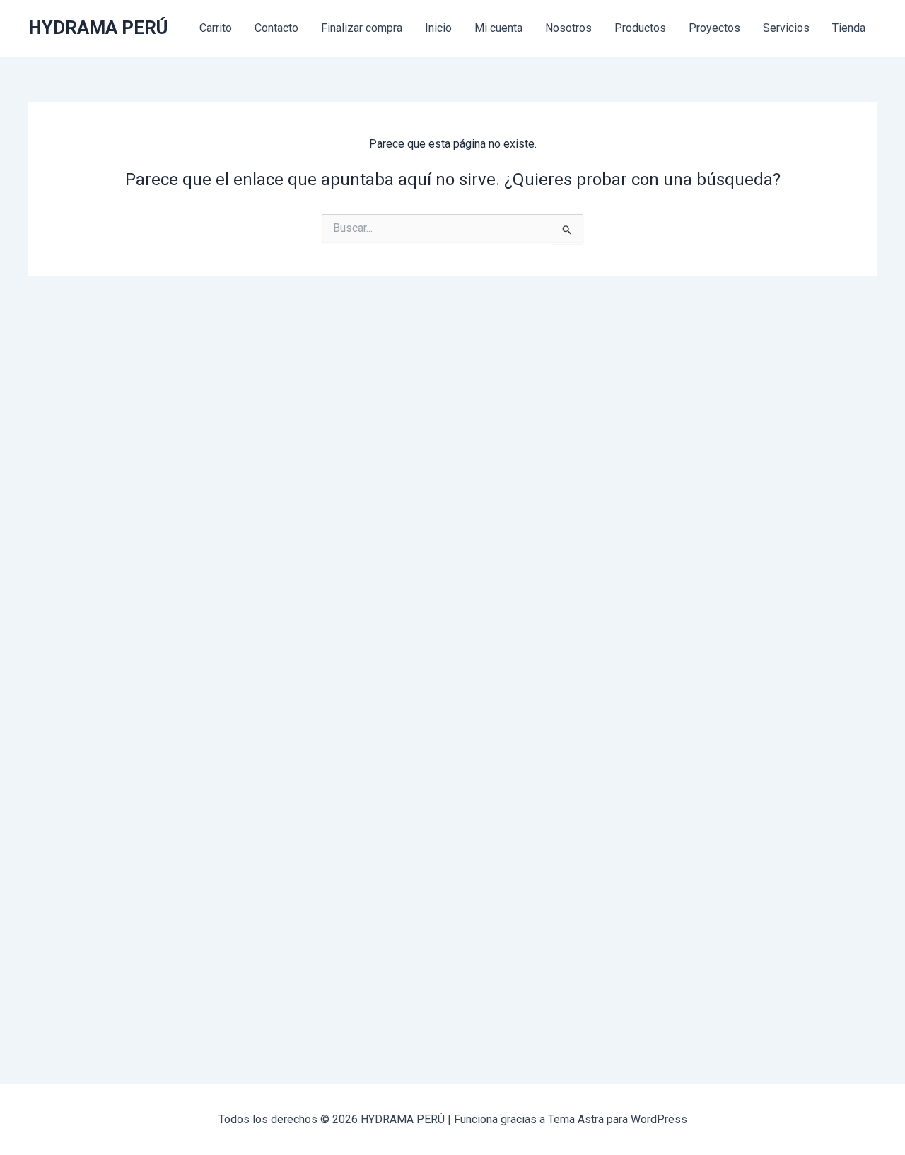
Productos (640, 28)
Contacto (276, 28)
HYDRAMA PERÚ (98, 27)
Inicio (438, 28)
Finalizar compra (361, 28)
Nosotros (568, 28)
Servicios (786, 28)
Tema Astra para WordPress (617, 1119)
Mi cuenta (498, 28)
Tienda (848, 28)
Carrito (215, 28)
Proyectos (714, 28)
